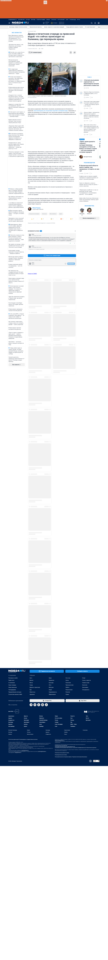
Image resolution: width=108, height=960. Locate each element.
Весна (31, 390)
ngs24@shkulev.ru (25, 458)
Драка (60, 213)
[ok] (38, 412)
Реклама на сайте (13, 386)
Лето (50, 393)
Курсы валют (61, 19)
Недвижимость (12, 19)
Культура (51, 390)
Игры (78, 19)
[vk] (34, 412)
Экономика (85, 395)
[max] (42, 412)
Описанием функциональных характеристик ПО (65, 454)
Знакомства (21, 19)
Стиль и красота (86, 388)
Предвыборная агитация (14, 400)
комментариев (36, 52)
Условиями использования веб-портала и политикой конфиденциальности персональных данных (75, 455)
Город (31, 393)
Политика (68, 390)
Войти (33, 264)
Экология (84, 393)
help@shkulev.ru (18, 460)
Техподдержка (12, 397)
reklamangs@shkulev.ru (59, 448)
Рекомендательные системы (61, 462)
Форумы (33, 19)
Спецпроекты (85, 397)
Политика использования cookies (62, 460)
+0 (70, 243)
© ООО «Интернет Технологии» (15, 469)
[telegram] (31, 412)
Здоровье (32, 402)
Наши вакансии (12, 395)
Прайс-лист (11, 388)
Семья (67, 402)
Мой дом (51, 395)
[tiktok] (46, 412)
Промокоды (73, 19)
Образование (52, 402)
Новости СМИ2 (32, 273)
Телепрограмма (41, 19)
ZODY (67, 19)
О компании (11, 390)
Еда (31, 397)
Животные (32, 400)
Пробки (54, 23)
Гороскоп (53, 19)
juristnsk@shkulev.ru (42, 459)
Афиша (48, 19)
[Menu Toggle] (9, 23)
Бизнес (31, 388)
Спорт (83, 386)
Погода (28, 19)
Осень (67, 388)
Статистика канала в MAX (15, 402)
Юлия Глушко (37, 208)
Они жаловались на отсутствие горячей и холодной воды (51, 110)
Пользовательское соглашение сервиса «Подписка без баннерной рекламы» (71, 464)
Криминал (51, 388)
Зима (50, 386)
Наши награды (12, 393)
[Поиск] (91, 23)
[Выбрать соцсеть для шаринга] (74, 52)
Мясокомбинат (53, 213)
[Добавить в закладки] (70, 52)
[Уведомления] (95, 23)
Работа (67, 395)
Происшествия (69, 393)
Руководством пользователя (61, 453)
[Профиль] (98, 23)
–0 (74, 243)
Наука (50, 397)
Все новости (17, 32)
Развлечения (69, 397)
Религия (68, 400)
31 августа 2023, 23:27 (32, 48)
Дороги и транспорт (35, 395)
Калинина (44, 213)
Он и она (68, 386)
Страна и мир (85, 390)
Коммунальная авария (34, 213)
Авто (31, 386)
